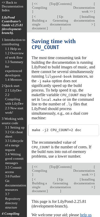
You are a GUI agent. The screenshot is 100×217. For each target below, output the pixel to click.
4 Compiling (10, 213)
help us (86, 215)
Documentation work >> (84, 9)
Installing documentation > (84, 20)
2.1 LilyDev (13, 90)
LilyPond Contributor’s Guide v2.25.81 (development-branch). (12, 25)
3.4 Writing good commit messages (14, 158)
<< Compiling (39, 6)
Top (53, 4)
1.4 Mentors (13, 80)
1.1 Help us (13, 49)
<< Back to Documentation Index (12, 6)
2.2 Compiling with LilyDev (14, 99)
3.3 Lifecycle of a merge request (14, 145)
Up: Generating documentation (60, 20)
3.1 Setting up (15, 127)
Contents (64, 4)
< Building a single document (39, 22)
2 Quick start (10, 86)
